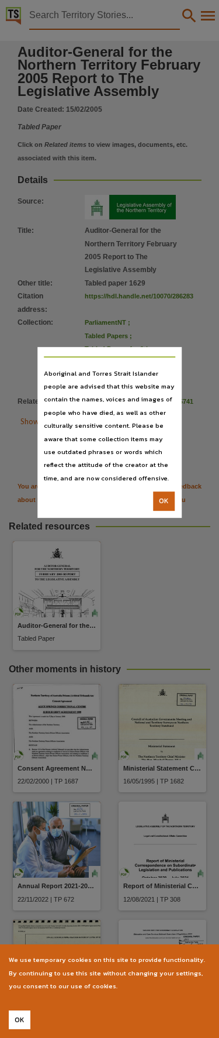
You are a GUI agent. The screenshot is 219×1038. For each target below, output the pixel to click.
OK (164, 501)
